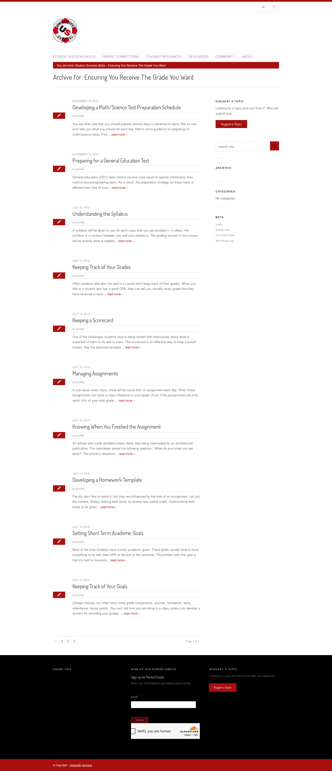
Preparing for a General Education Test (110, 160)
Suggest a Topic (231, 124)
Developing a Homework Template (107, 479)
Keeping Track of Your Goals (99, 586)
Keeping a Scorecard (92, 320)
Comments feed (225, 235)
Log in (219, 224)
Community (225, 56)
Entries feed (223, 230)
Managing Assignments (95, 373)
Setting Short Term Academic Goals (107, 532)
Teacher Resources (164, 56)
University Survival (81, 765)
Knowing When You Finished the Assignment (116, 426)
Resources (199, 56)
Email (136, 697)
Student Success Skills (74, 56)
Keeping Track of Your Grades (101, 266)
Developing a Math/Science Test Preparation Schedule (126, 107)
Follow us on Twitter (263, 7)
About (247, 56)
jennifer (80, 116)
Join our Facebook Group (274, 7)
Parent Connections (120, 56)
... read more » (117, 134)
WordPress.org (225, 241)
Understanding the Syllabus (100, 213)
